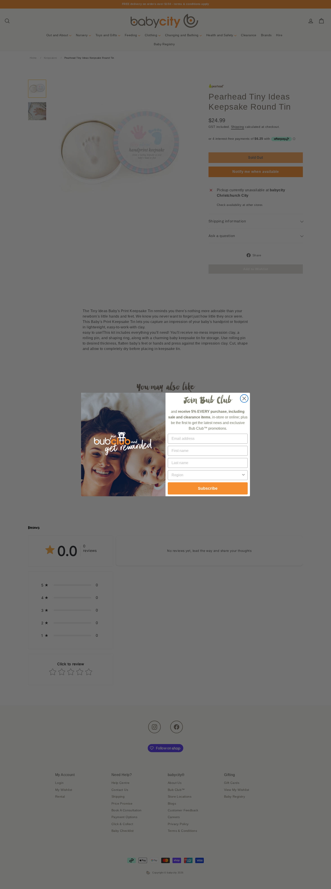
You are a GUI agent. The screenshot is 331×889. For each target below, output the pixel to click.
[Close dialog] (244, 398)
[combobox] (206, 475)
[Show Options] (243, 475)
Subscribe (208, 488)
